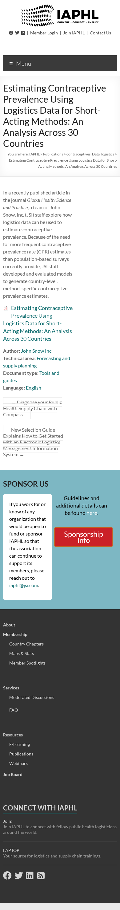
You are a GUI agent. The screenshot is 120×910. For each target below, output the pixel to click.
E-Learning (19, 744)
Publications (21, 753)
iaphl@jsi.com (23, 585)
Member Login (44, 32)
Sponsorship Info (83, 536)
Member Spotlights (27, 662)
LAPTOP (11, 850)
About (9, 624)
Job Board (12, 774)
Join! (8, 821)
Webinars (18, 763)
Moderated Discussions (31, 697)
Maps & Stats (21, 653)
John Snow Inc (36, 351)
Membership (15, 634)
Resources (13, 734)
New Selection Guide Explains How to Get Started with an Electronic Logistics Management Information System (33, 442)
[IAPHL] (60, 7)
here (91, 512)
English (33, 387)
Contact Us (100, 32)
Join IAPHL (74, 32)
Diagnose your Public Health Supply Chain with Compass (32, 408)
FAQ (13, 709)
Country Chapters (26, 643)
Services (11, 687)
